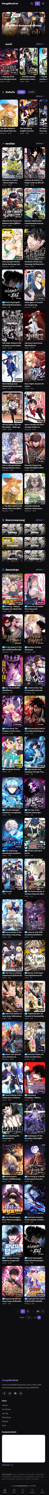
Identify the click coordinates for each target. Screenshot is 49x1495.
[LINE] (15, 1393)
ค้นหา (4, 1425)
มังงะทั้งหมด (6, 1409)
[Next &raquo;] (43, 1311)
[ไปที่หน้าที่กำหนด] (39, 1317)
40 (38, 1311)
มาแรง (21, 92)
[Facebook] (4, 1393)
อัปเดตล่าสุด (6, 1417)
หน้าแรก (5, 1405)
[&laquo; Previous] (17, 1311)
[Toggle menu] (43, 4)
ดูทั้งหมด (39, 44)
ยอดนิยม (5, 1421)
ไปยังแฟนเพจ (6, 1465)
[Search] (32, 4)
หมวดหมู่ (5, 1413)
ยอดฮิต (31, 92)
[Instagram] (10, 1393)
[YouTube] (21, 1393)
